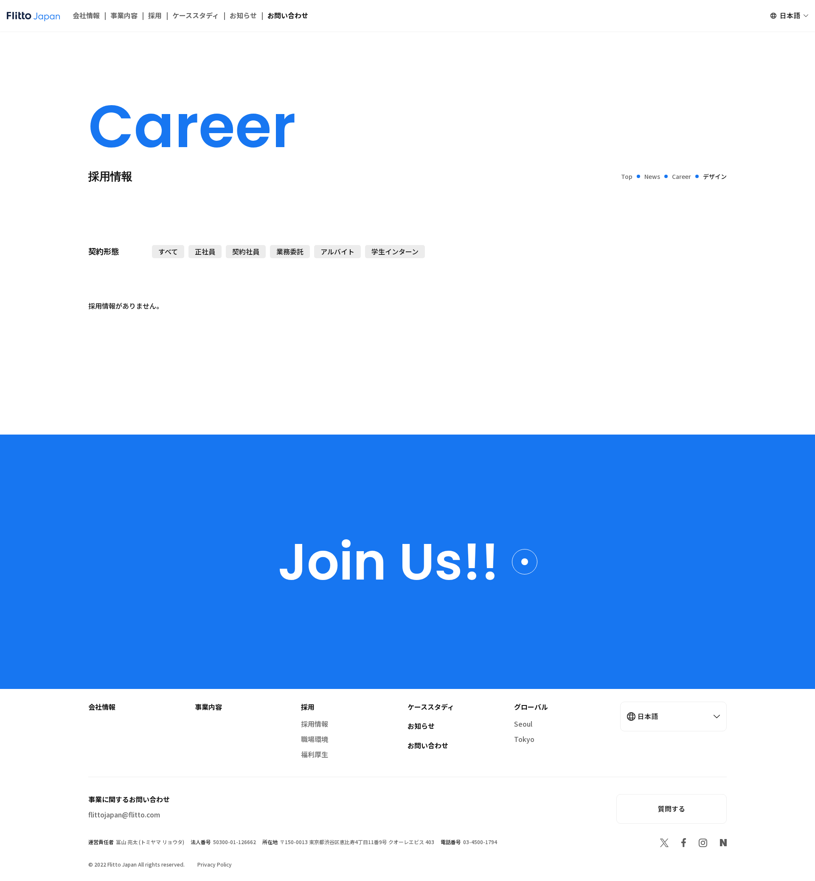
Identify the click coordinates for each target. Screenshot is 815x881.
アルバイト (337, 251)
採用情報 (314, 724)
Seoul (523, 724)
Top (626, 176)
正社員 (205, 251)
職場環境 (314, 739)
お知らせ (243, 15)
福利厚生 (314, 754)
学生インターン (395, 251)
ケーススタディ (195, 15)
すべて (168, 251)
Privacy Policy (214, 864)
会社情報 (86, 15)
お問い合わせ (287, 15)
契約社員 (245, 251)
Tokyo (524, 739)
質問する (671, 808)
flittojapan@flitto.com (124, 814)
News (652, 176)
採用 (155, 15)
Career (681, 176)
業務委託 (290, 251)
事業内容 (124, 15)
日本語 (790, 15)
